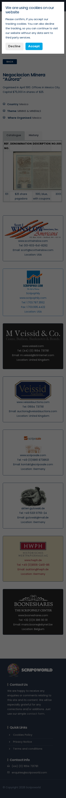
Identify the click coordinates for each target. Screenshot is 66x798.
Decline (14, 46)
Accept (34, 46)
